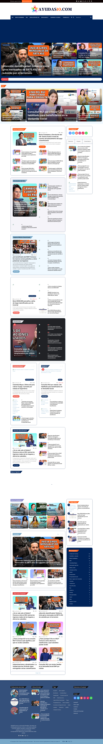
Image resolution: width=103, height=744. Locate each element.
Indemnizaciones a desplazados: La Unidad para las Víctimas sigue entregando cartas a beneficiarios (83, 185)
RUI (12, 17)
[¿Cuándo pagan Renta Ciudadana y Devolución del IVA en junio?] (13, 224)
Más (58, 534)
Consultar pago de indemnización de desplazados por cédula (83, 523)
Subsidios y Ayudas (55, 17)
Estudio (71, 592)
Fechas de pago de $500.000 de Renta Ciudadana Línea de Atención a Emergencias (55, 162)
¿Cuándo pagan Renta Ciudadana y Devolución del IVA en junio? (29, 228)
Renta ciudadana (66, 702)
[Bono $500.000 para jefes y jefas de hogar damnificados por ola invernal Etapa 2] (43, 310)
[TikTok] (26, 735)
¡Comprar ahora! (88, 741)
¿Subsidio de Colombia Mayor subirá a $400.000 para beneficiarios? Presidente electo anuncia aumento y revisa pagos (27, 404)
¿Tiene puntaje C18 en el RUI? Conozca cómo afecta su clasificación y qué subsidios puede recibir (55, 455)
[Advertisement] (51, 32)
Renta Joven (72, 567)
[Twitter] (21, 735)
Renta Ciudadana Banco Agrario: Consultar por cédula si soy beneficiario (83, 507)
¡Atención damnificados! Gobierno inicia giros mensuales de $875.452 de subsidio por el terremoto (25, 69)
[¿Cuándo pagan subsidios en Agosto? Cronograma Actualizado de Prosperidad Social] (43, 186)
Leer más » (42, 146)
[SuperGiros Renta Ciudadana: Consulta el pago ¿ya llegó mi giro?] (56, 509)
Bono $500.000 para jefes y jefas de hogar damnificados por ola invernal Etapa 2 (54, 312)
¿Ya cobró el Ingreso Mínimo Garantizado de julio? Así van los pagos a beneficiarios (55, 261)
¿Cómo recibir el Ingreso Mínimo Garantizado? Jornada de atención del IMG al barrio (55, 269)
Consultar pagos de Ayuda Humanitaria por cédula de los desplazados (55, 328)
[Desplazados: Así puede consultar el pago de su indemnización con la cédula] (39, 338)
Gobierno (72, 590)
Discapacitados (73, 594)
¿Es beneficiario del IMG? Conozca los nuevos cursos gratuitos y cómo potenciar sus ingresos (25, 259)
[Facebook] (19, 735)
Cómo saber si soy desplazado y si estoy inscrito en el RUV (55, 334)
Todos (46, 534)
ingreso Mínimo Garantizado (58, 700)
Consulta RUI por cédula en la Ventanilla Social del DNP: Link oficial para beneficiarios (12, 101)
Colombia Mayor (18, 366)
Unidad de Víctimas (58, 45)
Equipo (82, 741)
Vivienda (71, 581)
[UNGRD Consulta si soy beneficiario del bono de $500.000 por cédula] (39, 291)
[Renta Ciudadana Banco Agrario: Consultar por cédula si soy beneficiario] (19, 509)
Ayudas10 (55, 690)
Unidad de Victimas (57, 709)
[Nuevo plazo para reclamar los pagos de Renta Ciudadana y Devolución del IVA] (43, 204)
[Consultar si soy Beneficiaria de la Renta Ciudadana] (38, 509)
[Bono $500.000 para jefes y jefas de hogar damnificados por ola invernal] (72, 515)
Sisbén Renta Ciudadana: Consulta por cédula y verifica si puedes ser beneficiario (56, 412)
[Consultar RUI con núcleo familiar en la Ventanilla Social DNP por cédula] (89, 51)
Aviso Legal (76, 704)
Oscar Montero (43, 132)
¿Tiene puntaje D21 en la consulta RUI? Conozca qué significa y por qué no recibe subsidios (24, 641)
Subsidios (16, 534)
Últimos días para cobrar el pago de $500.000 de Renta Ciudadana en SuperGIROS (54, 153)
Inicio (74, 741)
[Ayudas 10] (51, 8)
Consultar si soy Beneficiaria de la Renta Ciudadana (35, 514)
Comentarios (87, 141)
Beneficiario (55, 693)
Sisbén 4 (44, 366)
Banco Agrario (15, 472)
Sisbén (71, 572)
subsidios (55, 707)
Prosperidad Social (74, 576)
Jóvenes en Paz (73, 570)
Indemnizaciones (60, 697)
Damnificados (6, 45)
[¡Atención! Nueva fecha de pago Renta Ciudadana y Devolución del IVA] (39, 209)
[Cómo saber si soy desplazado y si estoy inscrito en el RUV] (39, 332)
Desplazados (44, 17)
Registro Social (73, 601)
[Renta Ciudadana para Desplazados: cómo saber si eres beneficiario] (39, 353)
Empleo (71, 603)
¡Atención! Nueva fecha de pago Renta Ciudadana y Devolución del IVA (55, 212)
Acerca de (78, 741)
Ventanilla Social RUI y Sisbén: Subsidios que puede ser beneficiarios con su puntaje (12, 117)
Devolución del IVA (34, 17)
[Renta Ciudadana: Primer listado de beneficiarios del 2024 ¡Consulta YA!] (19, 522)
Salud (71, 597)
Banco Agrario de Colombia (76, 579)
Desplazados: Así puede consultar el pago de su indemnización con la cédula (54, 341)
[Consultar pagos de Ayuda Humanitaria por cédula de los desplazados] (39, 325)
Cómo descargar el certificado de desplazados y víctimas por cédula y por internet (55, 349)
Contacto (76, 706)
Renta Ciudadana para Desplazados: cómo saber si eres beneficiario (54, 356)
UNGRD (67, 707)
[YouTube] (22, 735)
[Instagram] (24, 735)
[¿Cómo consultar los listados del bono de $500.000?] (39, 284)
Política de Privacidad (78, 711)
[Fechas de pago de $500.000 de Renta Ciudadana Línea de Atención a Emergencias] (43, 161)
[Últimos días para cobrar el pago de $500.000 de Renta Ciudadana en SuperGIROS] (43, 152)
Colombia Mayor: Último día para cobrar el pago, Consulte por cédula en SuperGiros (24, 386)
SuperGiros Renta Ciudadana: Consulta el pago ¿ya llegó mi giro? (56, 514)
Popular (79, 141)
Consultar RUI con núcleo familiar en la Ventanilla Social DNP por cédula (88, 55)
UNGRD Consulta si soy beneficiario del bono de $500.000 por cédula (53, 294)
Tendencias (66, 17)
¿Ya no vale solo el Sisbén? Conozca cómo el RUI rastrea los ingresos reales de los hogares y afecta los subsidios (83, 149)
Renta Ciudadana (19, 17)
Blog (70, 599)
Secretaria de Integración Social (59, 705)
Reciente (70, 141)
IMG (27, 17)
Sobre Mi (76, 713)
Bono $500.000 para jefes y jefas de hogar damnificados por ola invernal (24, 303)
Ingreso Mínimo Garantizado (21, 237)
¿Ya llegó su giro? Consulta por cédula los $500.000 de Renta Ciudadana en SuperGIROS (29, 162)
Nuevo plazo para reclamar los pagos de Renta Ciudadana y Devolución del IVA (55, 205)
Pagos (67, 700)
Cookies (75, 709)
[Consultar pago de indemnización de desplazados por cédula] (25, 340)
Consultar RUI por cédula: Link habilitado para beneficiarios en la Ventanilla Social (47, 115)
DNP (54, 697)
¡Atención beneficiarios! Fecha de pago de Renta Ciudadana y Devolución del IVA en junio (55, 220)
